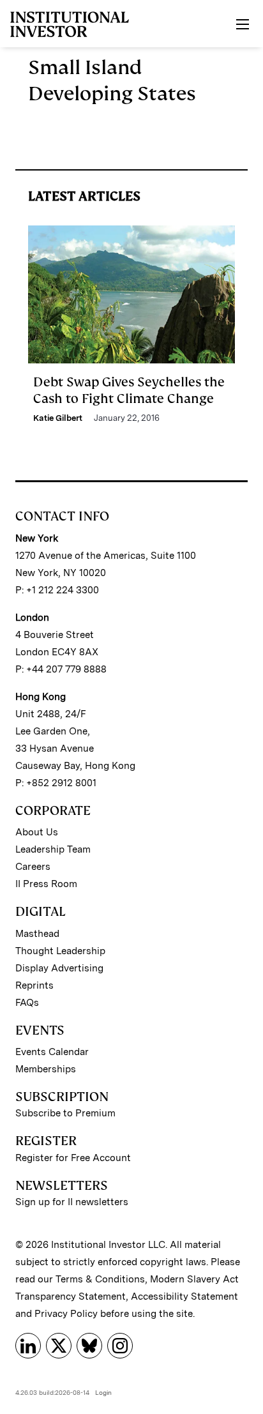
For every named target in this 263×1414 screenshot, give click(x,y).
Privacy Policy (66, 1313)
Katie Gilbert (57, 418)
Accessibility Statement (184, 1296)
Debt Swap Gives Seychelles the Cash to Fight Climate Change (129, 390)
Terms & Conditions (100, 1279)
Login (103, 1392)
